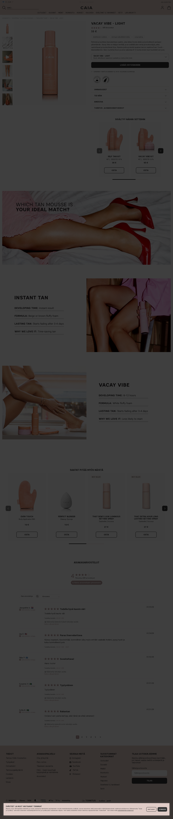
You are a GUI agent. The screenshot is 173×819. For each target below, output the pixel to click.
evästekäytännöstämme (125, 810)
